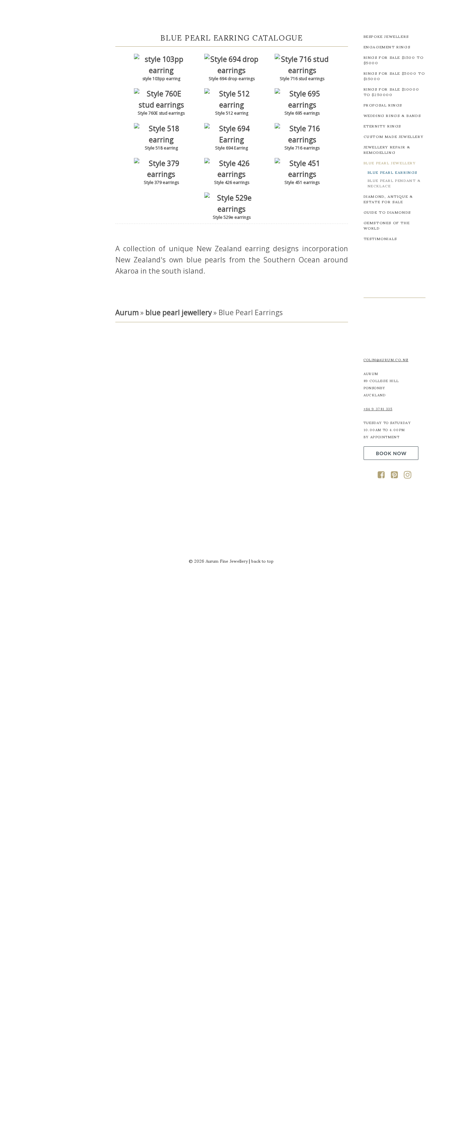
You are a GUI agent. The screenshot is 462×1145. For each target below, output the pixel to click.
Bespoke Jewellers (386, 35)
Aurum (127, 312)
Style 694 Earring (231, 148)
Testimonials (380, 238)
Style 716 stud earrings (302, 78)
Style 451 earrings (302, 182)
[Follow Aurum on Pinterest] (394, 475)
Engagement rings (387, 46)
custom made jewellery (394, 135)
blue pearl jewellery (178, 312)
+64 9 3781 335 (378, 408)
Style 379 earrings (161, 182)
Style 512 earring (231, 113)
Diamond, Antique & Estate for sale (388, 198)
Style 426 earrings (231, 182)
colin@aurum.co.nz (386, 359)
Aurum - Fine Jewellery (67, 22)
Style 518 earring (161, 148)
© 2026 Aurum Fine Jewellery (218, 560)
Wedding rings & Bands (392, 114)
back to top (262, 560)
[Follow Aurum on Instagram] (407, 475)
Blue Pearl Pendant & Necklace (394, 182)
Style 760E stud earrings (161, 113)
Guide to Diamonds (387, 211)
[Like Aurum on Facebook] (381, 475)
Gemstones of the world (387, 224)
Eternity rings (382, 125)
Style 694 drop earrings (232, 78)
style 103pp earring (161, 78)
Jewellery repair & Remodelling (387, 148)
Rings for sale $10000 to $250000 (391, 90)
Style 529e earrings (232, 217)
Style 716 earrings (302, 148)
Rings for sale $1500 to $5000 (394, 59)
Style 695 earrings (302, 113)
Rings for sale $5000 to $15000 (394, 75)
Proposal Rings (383, 104)
